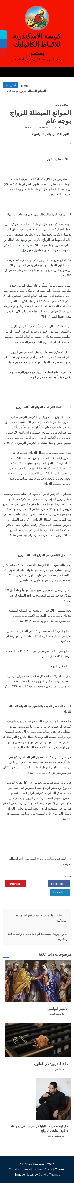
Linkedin (59, 892)
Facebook (58, 884)
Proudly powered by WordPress (31, 1169)
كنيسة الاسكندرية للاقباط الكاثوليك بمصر (37, 44)
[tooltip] (3, 34)
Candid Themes (49, 1174)
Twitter (36, 884)
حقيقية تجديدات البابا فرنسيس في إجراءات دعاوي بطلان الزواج (38, 1128)
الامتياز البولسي (57, 1008)
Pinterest (14, 884)
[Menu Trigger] (65, 8)
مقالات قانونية (61, 105)
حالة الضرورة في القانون (51, 1064)
